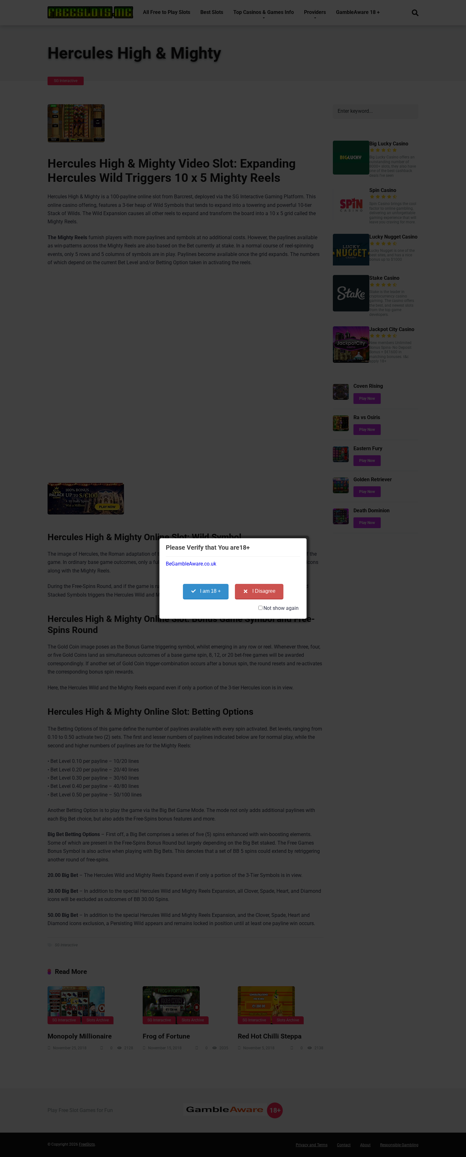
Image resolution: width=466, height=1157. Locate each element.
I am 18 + (210, 591)
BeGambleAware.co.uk (191, 564)
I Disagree (263, 591)
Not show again (281, 608)
